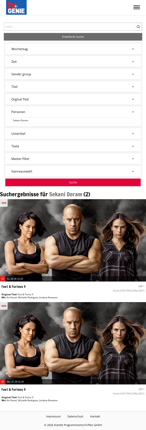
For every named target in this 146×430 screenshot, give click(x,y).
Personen (18, 112)
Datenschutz (75, 416)
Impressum (53, 416)
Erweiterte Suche (73, 37)
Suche (73, 182)
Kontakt (95, 416)
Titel (14, 87)
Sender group (21, 74)
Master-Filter (20, 159)
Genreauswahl (21, 171)
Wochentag (19, 49)
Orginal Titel (20, 99)
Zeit (14, 61)
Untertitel (18, 134)
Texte (15, 146)
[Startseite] (17, 7)
